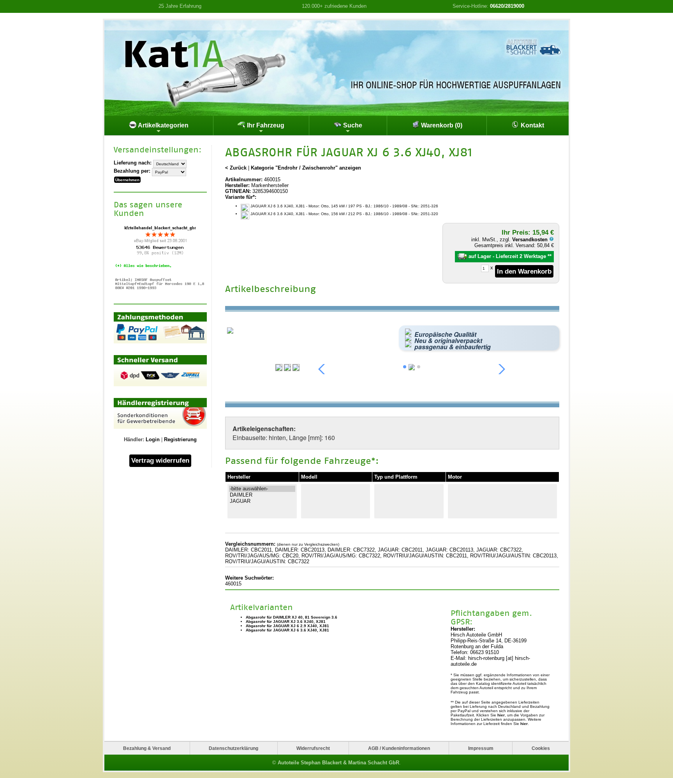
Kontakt (531, 125)
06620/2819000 (507, 6)
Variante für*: (240, 197)
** (549, 256)
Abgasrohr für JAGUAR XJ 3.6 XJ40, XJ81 (286, 621)
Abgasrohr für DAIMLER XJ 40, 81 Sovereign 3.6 (291, 617)
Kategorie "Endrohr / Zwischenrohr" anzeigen (306, 168)
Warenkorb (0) (440, 125)
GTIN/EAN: (238, 191)
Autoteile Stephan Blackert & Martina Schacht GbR (338, 763)
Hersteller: (237, 185)
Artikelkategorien (163, 125)
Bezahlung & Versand (147, 748)
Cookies (541, 748)
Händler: (134, 439)
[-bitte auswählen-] (262, 489)
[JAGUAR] (262, 501)
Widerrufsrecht (313, 748)
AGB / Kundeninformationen (399, 748)
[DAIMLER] (262, 495)
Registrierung (180, 439)
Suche (352, 125)
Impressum (480, 748)
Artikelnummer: (244, 179)
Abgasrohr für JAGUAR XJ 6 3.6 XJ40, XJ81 (287, 630)
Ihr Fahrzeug (264, 125)
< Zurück (236, 168)
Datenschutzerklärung (233, 748)
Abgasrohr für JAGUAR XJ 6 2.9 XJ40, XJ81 (287, 626)
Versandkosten (530, 239)
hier (501, 715)
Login (153, 439)
